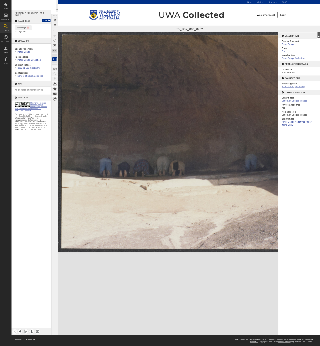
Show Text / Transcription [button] (55, 68)
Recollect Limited (284, 341)
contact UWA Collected (281, 339)
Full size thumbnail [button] (55, 20)
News (249, 2)
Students (272, 2)
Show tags (21, 27)
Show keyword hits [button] (55, 73)
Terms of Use (30, 339)
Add (45, 20)
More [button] (6, 63)
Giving (260, 2)
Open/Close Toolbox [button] (57, 6)
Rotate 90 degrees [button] (55, 40)
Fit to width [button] (55, 30)
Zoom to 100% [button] (55, 45)
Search (6, 30)
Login (6, 52)
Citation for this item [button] (55, 98)
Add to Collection (55, 88)
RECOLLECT (254, 341)
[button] (54, 59)
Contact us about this (55, 93)
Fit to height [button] (55, 35)
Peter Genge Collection (29, 59)
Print (284, 51)
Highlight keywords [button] (55, 78)
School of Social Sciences (30, 75)
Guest (271, 15)
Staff (284, 2)
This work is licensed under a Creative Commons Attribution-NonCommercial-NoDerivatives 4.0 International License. (31, 107)
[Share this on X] (14, 330)
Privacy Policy (19, 339)
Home (6, 8)
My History (5, 41)
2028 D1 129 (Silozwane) (29, 67)
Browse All (5, 19)
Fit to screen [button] (55, 25)
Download (55, 83)
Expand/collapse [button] (319, 35)
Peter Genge (24, 51)
